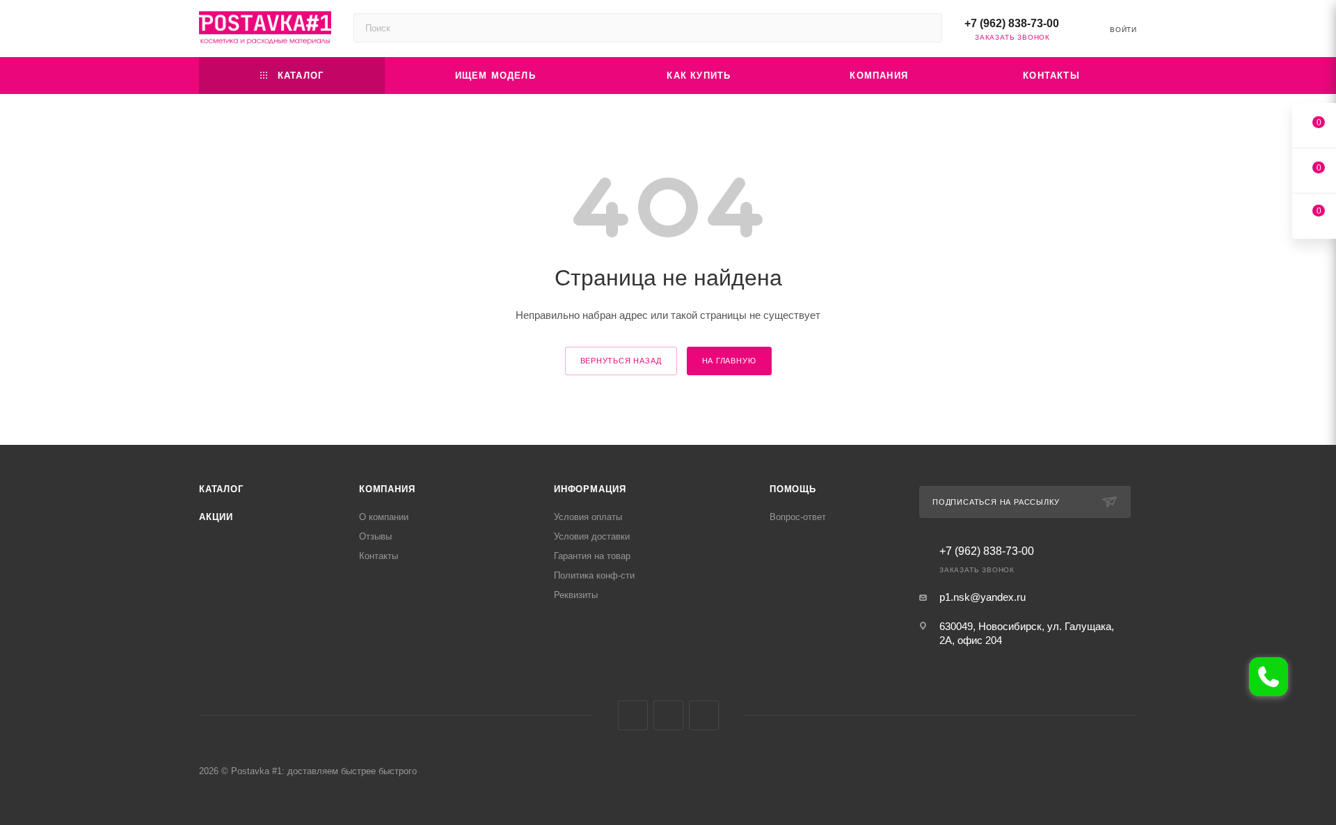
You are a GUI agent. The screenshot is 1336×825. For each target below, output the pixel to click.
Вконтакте (633, 715)
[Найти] (925, 27)
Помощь (793, 489)
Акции (216, 517)
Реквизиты (576, 595)
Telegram (668, 715)
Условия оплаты (588, 517)
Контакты (378, 556)
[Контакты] (1268, 676)
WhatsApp (704, 715)
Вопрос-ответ (798, 517)
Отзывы (375, 536)
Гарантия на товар (592, 556)
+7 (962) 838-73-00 (1011, 23)
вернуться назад (621, 360)
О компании (383, 517)
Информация (590, 489)
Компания (387, 489)
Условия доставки (592, 536)
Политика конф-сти (594, 575)
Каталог (221, 489)
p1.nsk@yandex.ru (982, 597)
